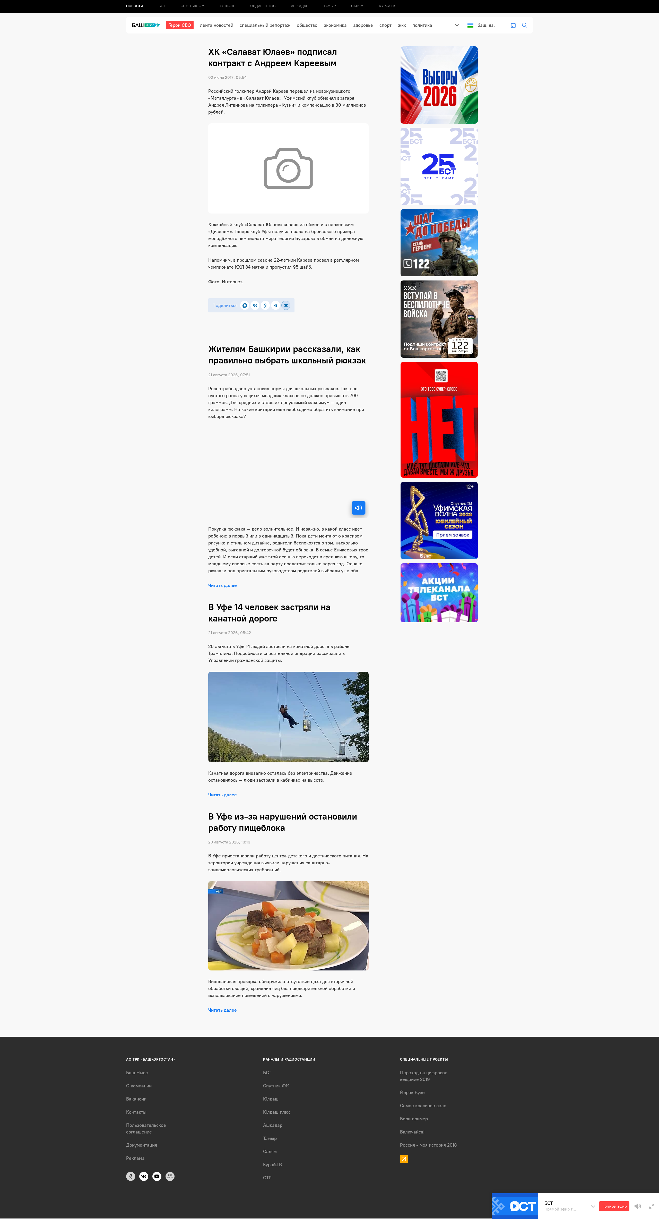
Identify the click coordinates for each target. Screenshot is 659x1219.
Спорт (385, 25)
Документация (141, 1145)
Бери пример (414, 1119)
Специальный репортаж (265, 25)
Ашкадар (299, 6)
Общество (307, 25)
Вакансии (136, 1099)
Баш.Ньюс (137, 1073)
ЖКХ (402, 25)
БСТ (162, 6)
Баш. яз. (486, 25)
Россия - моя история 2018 (428, 1145)
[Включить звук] (359, 508)
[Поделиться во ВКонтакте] (254, 305)
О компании (139, 1086)
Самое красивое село (423, 1106)
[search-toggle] (524, 25)
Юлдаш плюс (262, 6)
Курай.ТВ (387, 6)
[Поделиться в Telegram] (275, 305)
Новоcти (134, 6)
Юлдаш (227, 6)
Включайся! (412, 1132)
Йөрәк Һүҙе (412, 1092)
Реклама (135, 1158)
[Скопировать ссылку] (286, 305)
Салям (357, 6)
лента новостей (216, 25)
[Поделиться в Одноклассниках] (265, 305)
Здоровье (363, 25)
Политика (422, 25)
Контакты (136, 1112)
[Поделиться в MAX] (244, 305)
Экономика (335, 25)
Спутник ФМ (192, 6)
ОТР (267, 1178)
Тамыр (330, 6)
